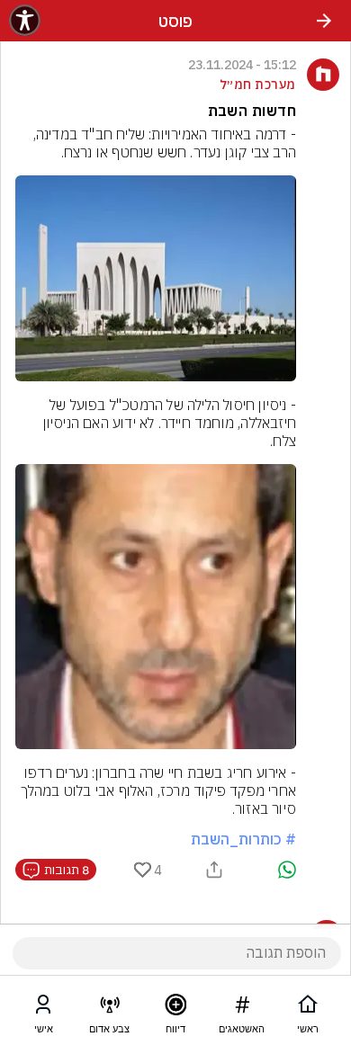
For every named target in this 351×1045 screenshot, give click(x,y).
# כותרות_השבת (243, 839)
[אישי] (43, 1008)
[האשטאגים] (242, 1008)
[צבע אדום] (109, 1008)
